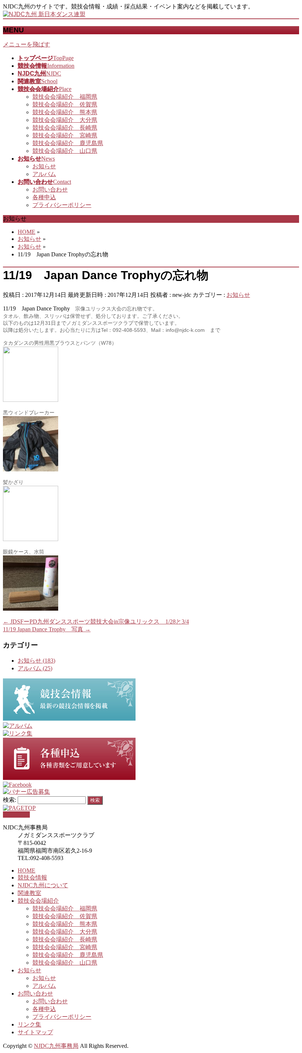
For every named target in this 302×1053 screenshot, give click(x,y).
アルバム (44, 174)
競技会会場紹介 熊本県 (64, 112)
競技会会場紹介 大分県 (64, 120)
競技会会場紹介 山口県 (64, 151)
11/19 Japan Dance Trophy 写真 (47, 629)
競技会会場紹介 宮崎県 (64, 135)
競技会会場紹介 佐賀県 (64, 104)
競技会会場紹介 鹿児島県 (67, 143)
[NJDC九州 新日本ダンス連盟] (44, 14)
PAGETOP (16, 814)
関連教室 (29, 893)
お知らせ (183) (36, 660)
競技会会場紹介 (38, 901)
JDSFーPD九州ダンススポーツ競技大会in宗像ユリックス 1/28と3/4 (96, 621)
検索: (9, 800)
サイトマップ (35, 1032)
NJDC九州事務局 (56, 1046)
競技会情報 (32, 877)
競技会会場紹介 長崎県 (64, 127)
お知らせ (44, 166)
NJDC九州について (43, 885)
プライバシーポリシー (61, 205)
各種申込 (44, 197)
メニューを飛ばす (26, 44)
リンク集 (29, 1024)
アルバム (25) (35, 668)
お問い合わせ (50, 189)
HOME (26, 870)
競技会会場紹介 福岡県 (64, 97)
